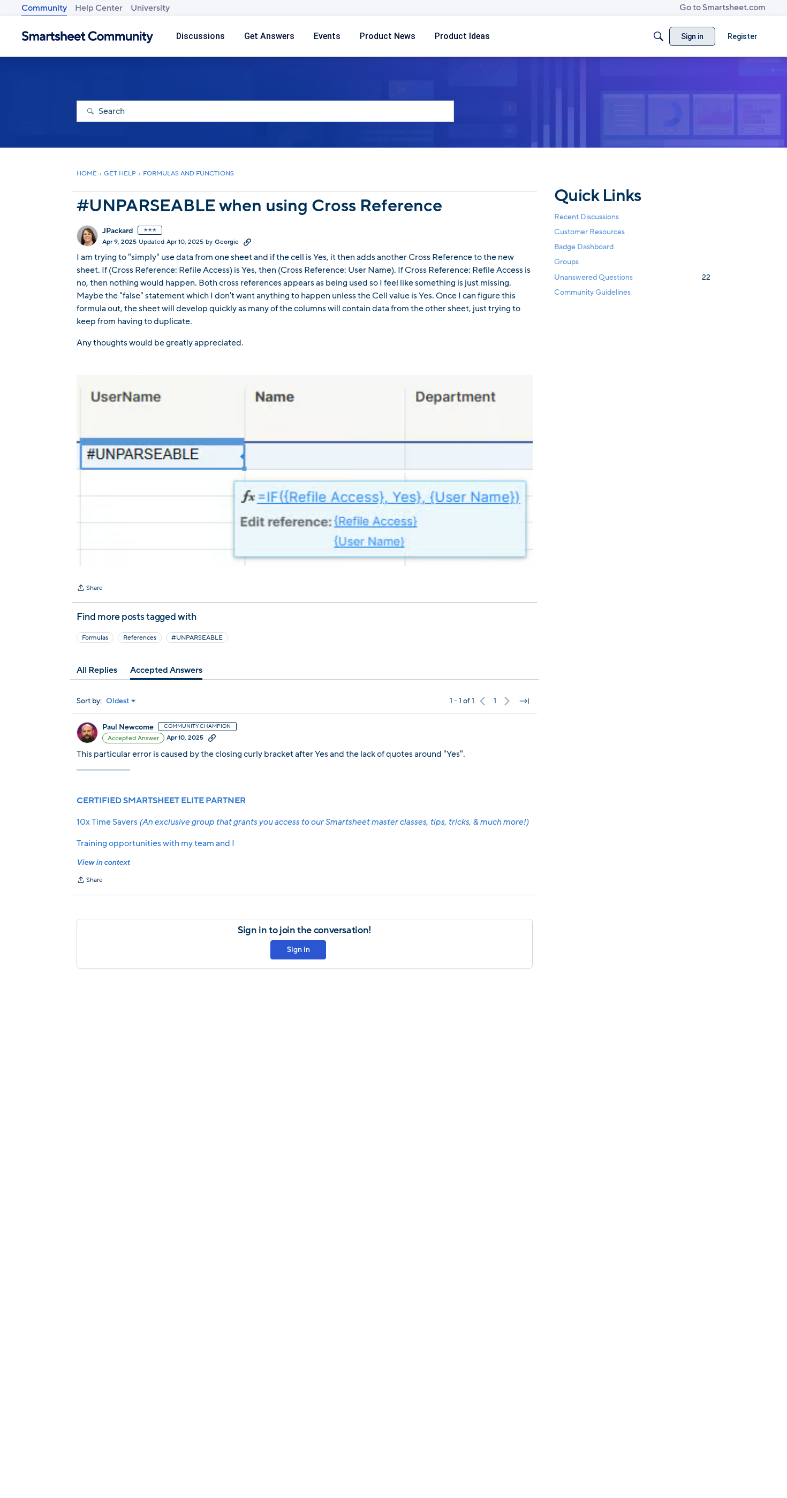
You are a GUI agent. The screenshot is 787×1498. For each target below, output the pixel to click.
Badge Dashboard (584, 247)
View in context (103, 862)
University (150, 8)
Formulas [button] (95, 637)
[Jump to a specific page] (524, 701)
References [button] (139, 637)
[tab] (97, 670)
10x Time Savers (302, 822)
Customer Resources (589, 232)
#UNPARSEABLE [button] (197, 637)
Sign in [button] (298, 949)
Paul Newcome (128, 727)
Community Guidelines (592, 292)
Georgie (227, 241)
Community (44, 8)
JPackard (117, 231)
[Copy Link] (247, 242)
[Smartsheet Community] (87, 36)
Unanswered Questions (632, 277)
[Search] (658, 36)
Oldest (118, 701)
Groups (566, 262)
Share (90, 588)
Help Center (99, 8)
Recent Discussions (586, 217)
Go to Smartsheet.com (722, 7)
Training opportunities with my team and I (155, 843)
